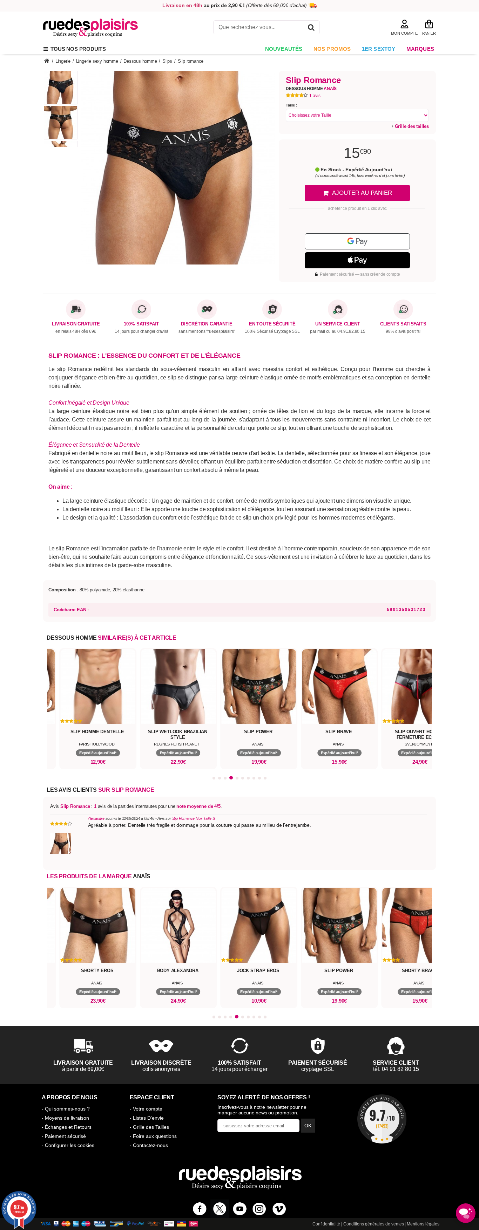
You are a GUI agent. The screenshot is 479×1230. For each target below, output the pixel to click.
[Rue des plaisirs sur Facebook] (199, 1209)
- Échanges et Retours (67, 1127)
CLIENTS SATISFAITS (403, 324)
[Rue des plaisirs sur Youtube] (239, 1209)
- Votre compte (146, 1109)
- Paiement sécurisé (64, 1136)
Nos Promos (332, 49)
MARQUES (420, 49)
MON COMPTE (404, 33)
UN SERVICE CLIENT (337, 324)
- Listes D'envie (147, 1118)
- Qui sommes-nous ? (66, 1109)
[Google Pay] (357, 241)
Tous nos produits (77, 49)
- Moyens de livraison (65, 1118)
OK (307, 1125)
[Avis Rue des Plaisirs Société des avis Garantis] (381, 1118)
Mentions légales (423, 1224)
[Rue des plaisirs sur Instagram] (259, 1209)
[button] (213, 778)
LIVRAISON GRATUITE (76, 324)
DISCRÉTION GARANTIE (206, 324)
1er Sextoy (379, 49)
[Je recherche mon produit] (311, 28)
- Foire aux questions (153, 1136)
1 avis (315, 95)
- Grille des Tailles (149, 1127)
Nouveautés (284, 49)
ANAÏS (141, 876)
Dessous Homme (311, 88)
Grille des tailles (411, 126)
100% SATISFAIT (141, 324)
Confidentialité (326, 1224)
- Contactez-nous (149, 1145)
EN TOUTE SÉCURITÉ (272, 324)
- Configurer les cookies (68, 1145)
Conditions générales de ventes (373, 1224)
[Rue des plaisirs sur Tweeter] (219, 1209)
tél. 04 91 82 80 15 (396, 1069)
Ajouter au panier (362, 193)
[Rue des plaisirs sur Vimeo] (279, 1209)
